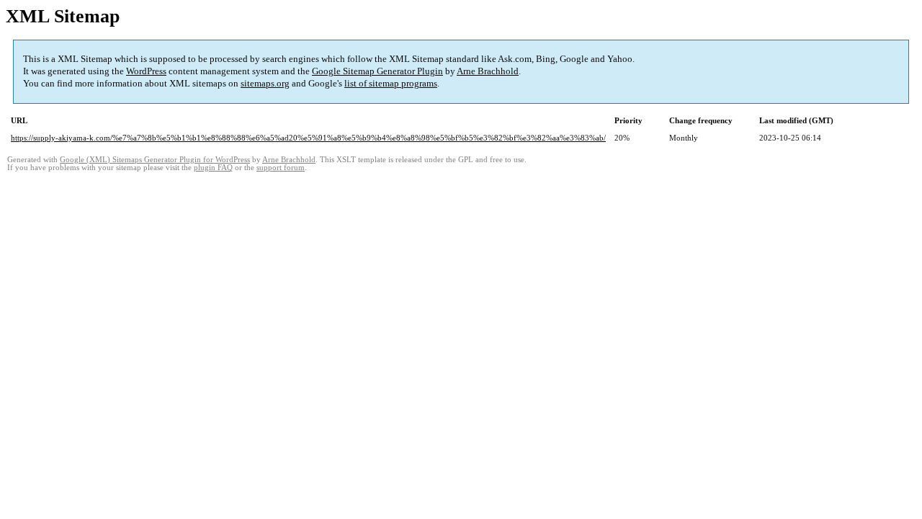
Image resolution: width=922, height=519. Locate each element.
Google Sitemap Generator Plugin (377, 71)
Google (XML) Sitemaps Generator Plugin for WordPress (155, 160)
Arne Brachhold (488, 71)
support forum (280, 168)
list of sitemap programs (390, 83)
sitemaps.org (265, 83)
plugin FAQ (213, 168)
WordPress (146, 71)
